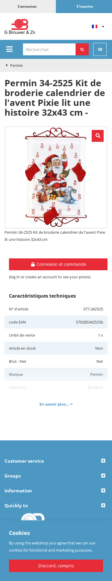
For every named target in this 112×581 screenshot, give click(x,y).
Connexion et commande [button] (60, 264)
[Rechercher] (82, 49)
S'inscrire (84, 6)
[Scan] (100, 49)
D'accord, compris (56, 566)
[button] (56, 461)
